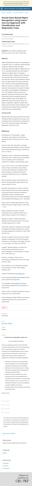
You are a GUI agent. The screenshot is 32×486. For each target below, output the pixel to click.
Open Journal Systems (9, 433)
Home (3, 12)
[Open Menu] (1, 8)
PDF (4, 307)
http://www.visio (20, 273)
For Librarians (6, 468)
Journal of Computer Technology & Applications (17, 8)
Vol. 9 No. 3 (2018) (18, 12)
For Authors (6, 466)
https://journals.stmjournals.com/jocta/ (13, 3)
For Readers (6, 463)
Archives (9, 12)
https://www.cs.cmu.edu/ (19, 283)
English (5, 453)
